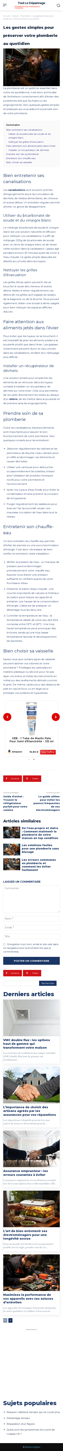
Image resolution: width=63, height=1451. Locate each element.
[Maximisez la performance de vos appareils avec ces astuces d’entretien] (31, 1272)
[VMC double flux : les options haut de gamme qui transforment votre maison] (31, 1018)
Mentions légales (32, 1447)
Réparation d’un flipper (21, 1423)
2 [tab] (34, 759)
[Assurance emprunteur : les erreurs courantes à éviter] (31, 1149)
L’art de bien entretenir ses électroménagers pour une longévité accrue (25, 1234)
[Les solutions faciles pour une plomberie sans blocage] (11, 850)
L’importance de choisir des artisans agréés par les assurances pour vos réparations (29, 1111)
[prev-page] (5, 1320)
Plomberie (25, 16)
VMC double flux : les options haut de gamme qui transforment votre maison (26, 1043)
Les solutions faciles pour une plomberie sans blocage (40, 849)
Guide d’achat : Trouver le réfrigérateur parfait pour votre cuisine (15, 803)
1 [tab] (29, 759)
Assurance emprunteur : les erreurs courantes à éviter (25, 1172)
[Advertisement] (31, 1362)
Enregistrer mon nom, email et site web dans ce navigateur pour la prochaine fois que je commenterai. (30, 948)
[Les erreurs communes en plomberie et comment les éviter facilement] (11, 864)
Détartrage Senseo (18, 1418)
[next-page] (10, 1320)
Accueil (6, 16)
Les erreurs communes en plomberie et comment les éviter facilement (39, 864)
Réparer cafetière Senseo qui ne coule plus (33, 1412)
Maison (15, 16)
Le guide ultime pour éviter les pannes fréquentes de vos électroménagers (46, 803)
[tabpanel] (31, 729)
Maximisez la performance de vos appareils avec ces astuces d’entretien (28, 1298)
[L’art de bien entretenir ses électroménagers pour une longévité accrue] (31, 1209)
